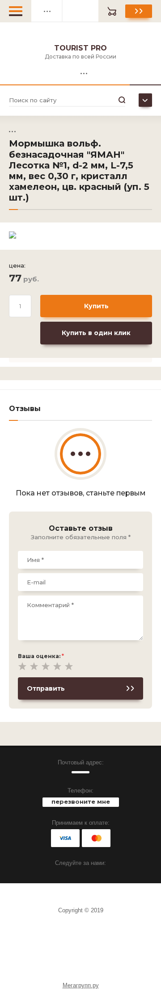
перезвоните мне (80, 801)
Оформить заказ (138, 11)
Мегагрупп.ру (81, 985)
